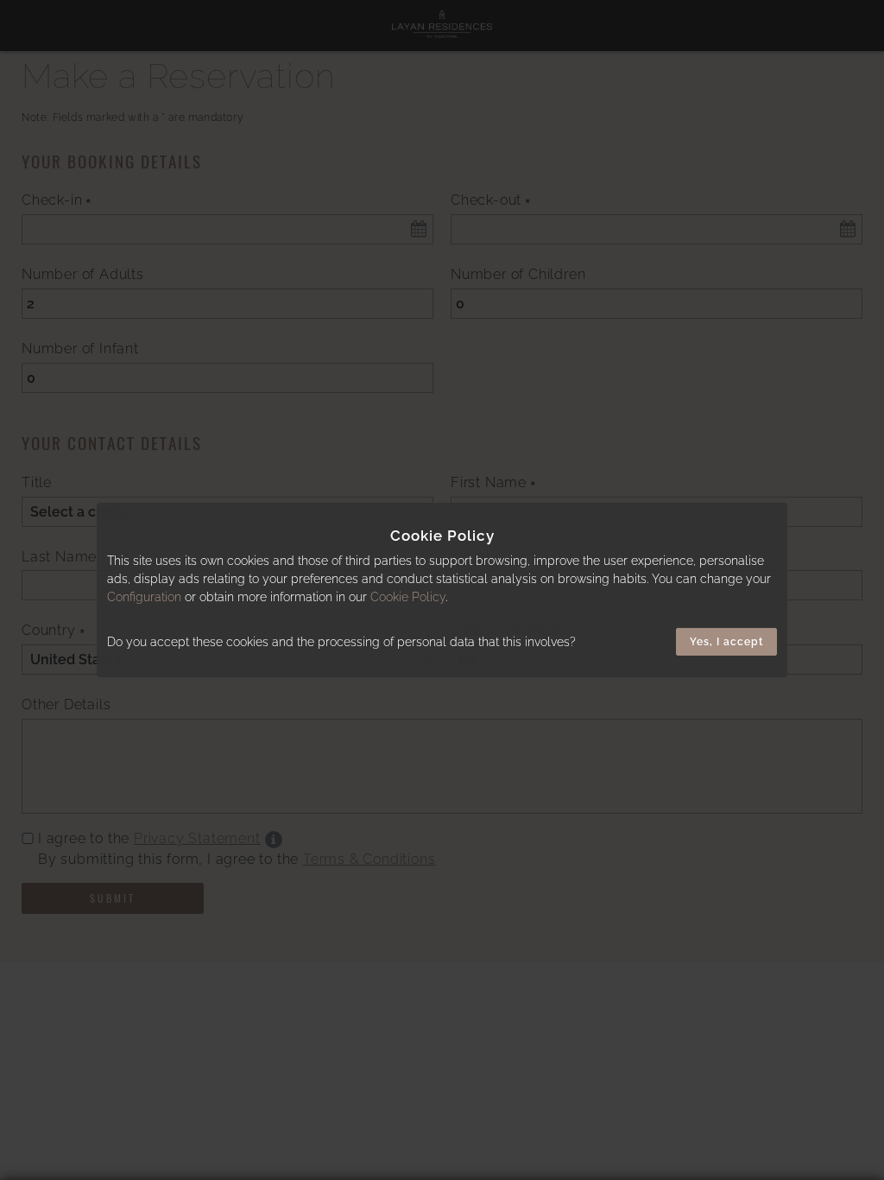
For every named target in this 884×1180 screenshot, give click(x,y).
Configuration (144, 597)
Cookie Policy (407, 597)
